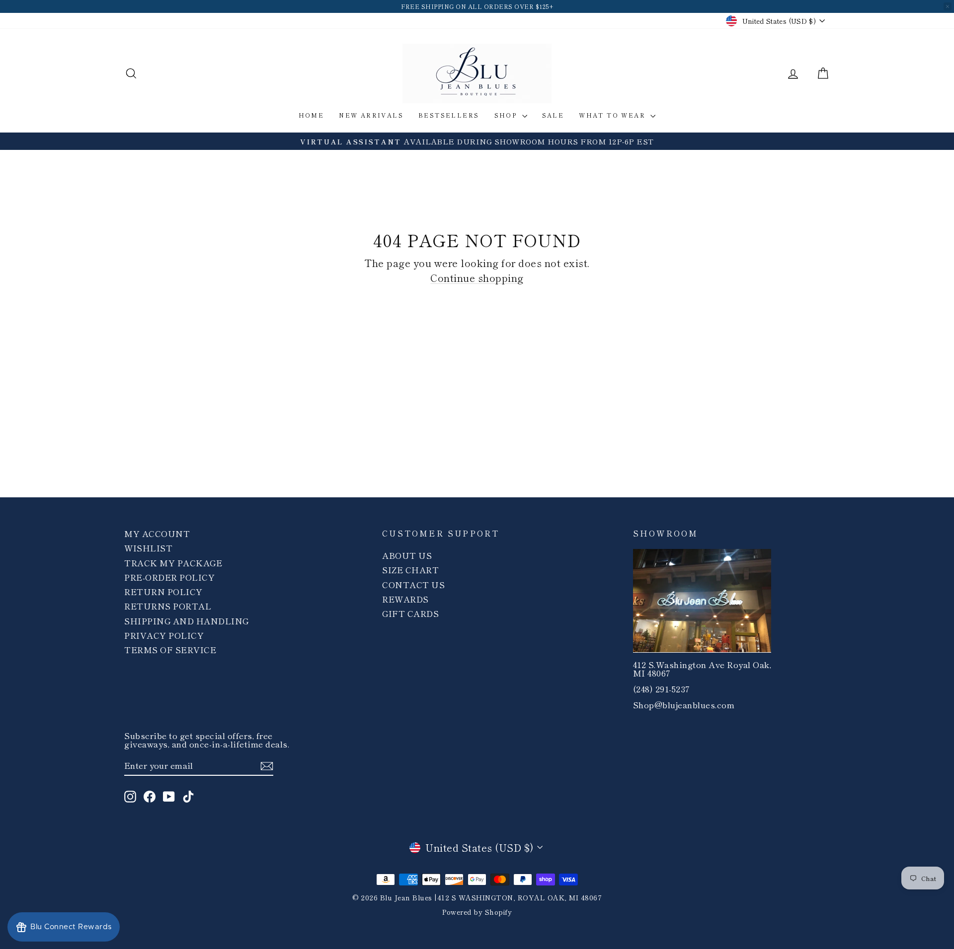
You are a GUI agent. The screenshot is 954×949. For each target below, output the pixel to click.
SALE (553, 115)
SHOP (507, 115)
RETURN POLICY (163, 591)
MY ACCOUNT (157, 533)
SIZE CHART (410, 569)
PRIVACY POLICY (164, 635)
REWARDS (405, 599)
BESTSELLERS (448, 115)
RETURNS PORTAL (167, 606)
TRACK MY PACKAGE (173, 562)
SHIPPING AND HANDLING (186, 620)
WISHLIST (148, 548)
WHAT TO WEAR (613, 115)
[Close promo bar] (948, 6)
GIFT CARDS (410, 613)
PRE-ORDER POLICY (169, 577)
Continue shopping (477, 278)
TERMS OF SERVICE (170, 649)
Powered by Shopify (477, 912)
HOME (311, 115)
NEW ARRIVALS (371, 115)
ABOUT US (407, 555)
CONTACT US (413, 584)
